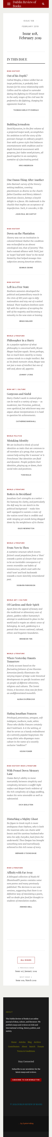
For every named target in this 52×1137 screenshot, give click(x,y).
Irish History (13, 71)
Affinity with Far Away (20, 872)
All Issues (26, 960)
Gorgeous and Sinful (19, 394)
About (24, 1046)
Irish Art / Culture (16, 389)
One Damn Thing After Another (25, 180)
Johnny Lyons (26, 375)
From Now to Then (18, 547)
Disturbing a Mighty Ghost (22, 819)
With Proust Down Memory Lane (23, 772)
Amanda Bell (26, 907)
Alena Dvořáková (26, 699)
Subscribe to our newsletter (26, 1080)
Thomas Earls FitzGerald (26, 110)
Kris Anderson (26, 165)
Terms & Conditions (26, 1051)
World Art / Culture (17, 600)
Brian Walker (26, 321)
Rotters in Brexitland (19, 494)
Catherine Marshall (26, 421)
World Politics (14, 436)
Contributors (13, 1046)
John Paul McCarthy (25, 214)
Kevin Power (26, 751)
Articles (22, 1042)
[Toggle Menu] (9, 4)
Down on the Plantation (21, 233)
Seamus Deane (26, 267)
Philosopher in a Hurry (20, 340)
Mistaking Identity (17, 440)
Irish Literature (29, 766)
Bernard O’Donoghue (25, 853)
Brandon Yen (26, 639)
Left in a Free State (18, 287)
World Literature (16, 336)
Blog (30, 1042)
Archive (37, 1042)
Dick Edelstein (26, 805)
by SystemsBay (27, 1123)
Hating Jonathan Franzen (21, 713)
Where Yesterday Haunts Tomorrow (21, 659)
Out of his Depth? (17, 75)
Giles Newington (26, 528)
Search (32, 1046)
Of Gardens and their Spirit (23, 604)
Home (14, 1042)
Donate (40, 1046)
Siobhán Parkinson (26, 585)
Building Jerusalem (18, 124)
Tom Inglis (26, 475)
